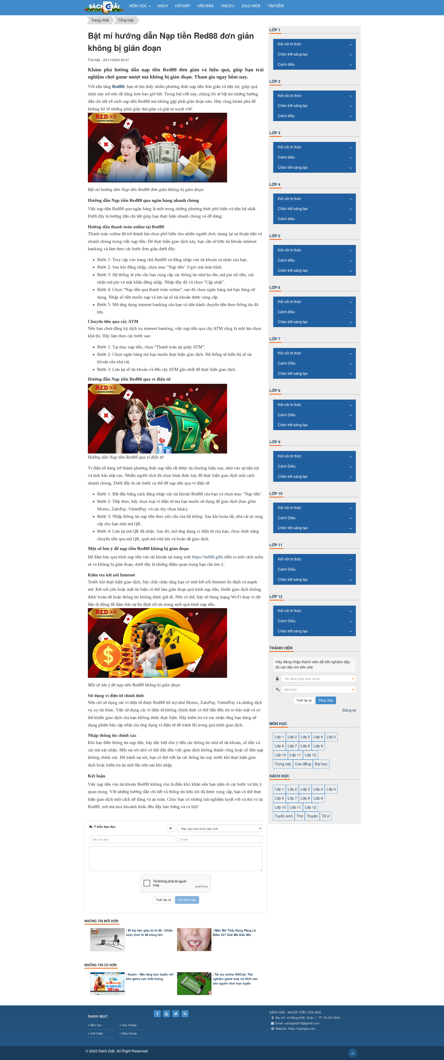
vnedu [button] (227, 5)
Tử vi (326, 816)
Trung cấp (283, 763)
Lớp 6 (274, 287)
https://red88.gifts (207, 556)
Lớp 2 (274, 81)
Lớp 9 (274, 441)
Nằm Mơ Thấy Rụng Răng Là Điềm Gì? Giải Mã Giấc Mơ (234, 932)
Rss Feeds (129, 1025)
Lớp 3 (274, 132)
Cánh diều (286, 64)
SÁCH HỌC (279, 776)
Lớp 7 (274, 338)
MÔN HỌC (278, 723)
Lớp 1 (274, 29)
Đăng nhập (326, 700)
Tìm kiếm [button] (276, 5)
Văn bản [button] (205, 5)
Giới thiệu (96, 1033)
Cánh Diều (287, 363)
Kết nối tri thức (289, 44)
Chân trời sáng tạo (293, 54)
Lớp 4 (274, 184)
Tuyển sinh (284, 816)
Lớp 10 (275, 493)
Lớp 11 (275, 544)
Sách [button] (162, 5)
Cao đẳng (303, 763)
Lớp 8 (274, 390)
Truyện (312, 816)
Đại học (321, 763)
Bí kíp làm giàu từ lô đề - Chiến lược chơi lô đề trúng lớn (149, 932)
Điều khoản (129, 1033)
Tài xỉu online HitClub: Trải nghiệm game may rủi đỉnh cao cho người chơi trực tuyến (235, 978)
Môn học (96, 1025)
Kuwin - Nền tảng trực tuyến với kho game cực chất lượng (149, 976)
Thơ (299, 816)
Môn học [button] (138, 5)
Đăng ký (349, 710)
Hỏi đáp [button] (182, 5)
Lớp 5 (274, 235)
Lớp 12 (275, 596)
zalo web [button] (250, 5)
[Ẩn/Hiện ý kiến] (171, 828)
